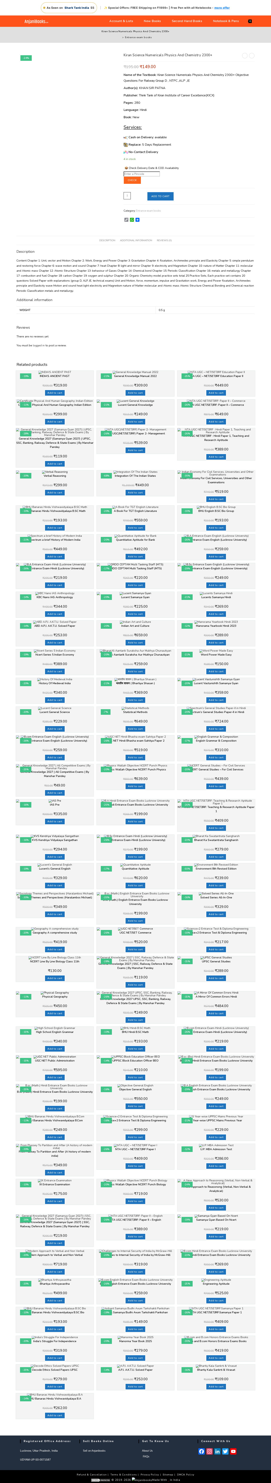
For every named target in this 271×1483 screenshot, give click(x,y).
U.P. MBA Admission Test (216, 1149)
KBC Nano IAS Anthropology (55, 597)
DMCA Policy (185, 1474)
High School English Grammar (55, 1032)
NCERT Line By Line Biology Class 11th (54, 961)
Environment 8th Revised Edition (216, 869)
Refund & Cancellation (92, 1474)
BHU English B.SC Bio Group (216, 511)
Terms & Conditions (124, 1474)
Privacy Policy (150, 1474)
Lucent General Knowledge (135, 405)
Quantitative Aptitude (135, 869)
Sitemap (168, 1474)
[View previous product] (245, 55)
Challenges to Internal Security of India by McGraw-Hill (135, 1255)
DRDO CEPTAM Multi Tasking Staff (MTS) (135, 568)
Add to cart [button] (54, 392)
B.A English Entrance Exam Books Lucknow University (216, 1089)
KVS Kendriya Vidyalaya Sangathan (55, 840)
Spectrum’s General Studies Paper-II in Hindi (216, 712)
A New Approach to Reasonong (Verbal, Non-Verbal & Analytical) (216, 1189)
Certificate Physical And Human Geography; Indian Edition (54, 405)
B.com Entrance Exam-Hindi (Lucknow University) (216, 1032)
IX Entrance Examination (54, 1184)
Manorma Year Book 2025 (135, 1341)
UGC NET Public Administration (55, 1061)
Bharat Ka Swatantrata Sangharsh (216, 840)
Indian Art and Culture (135, 626)
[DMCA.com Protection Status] (101, 1480)
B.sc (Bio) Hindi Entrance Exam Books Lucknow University (216, 1061)
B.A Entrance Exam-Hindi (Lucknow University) (54, 568)
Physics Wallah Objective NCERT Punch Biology (135, 1184)
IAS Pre (55, 805)
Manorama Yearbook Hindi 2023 (216, 626)
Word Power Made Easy (216, 655)
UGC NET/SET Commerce (135, 933)
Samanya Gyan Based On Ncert (216, 1220)
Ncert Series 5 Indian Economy (55, 655)
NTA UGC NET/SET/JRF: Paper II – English (135, 1220)
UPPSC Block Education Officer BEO (135, 1061)
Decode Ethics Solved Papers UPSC (55, 1370)
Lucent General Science (55, 712)
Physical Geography (54, 997)
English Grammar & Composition (216, 741)
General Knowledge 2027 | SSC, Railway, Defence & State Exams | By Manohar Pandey (135, 966)
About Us (147, 1450)
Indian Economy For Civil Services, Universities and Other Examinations (216, 480)
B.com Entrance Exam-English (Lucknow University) (54, 741)
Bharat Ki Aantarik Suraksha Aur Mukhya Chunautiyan (135, 655)
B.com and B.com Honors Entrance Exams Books (216, 1341)
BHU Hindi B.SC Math (135, 1032)
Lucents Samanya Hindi (216, 597)
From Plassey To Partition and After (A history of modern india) (55, 1154)
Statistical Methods (135, 712)
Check (132, 180)
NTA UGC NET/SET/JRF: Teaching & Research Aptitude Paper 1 (216, 809)
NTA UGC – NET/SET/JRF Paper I (135, 1149)
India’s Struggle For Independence (54, 1341)
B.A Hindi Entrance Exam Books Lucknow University (135, 805)
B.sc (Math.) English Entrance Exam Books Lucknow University (135, 902)
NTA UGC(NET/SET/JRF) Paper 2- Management (135, 433)
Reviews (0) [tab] (164, 240)
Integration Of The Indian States (135, 476)
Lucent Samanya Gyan (135, 597)
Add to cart (160, 196)
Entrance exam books (138, 37)
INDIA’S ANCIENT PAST (55, 376)
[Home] (120, 37)
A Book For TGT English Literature (135, 511)
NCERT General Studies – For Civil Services (216, 769)
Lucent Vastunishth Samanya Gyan (216, 683)
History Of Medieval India (55, 683)
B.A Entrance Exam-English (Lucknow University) (216, 540)
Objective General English (135, 1089)
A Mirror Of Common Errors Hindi (216, 997)
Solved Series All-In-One (216, 897)
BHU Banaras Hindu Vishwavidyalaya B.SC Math (55, 511)
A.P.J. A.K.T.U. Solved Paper (135, 1370)
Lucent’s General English (54, 869)
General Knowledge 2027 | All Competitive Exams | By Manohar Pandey (54, 774)
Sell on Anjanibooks (94, 1450)
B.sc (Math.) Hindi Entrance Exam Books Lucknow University (55, 1092)
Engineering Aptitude (216, 1284)
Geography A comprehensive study (55, 933)
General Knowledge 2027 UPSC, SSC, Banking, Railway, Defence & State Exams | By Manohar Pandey (135, 1001)
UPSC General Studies (216, 961)
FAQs (145, 1456)
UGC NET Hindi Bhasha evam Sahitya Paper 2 (135, 741)
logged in (39, 345)
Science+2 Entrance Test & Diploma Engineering (216, 933)
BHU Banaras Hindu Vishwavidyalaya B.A (55, 1399)
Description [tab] (107, 240)
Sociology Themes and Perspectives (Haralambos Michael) (54, 897)
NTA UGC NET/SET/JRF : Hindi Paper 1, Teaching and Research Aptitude (216, 438)
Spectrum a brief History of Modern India (54, 540)
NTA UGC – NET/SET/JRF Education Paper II (216, 376)
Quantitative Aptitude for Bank (135, 540)
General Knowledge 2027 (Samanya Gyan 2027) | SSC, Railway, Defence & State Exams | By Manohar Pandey (55, 1224)
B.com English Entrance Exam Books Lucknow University (135, 1284)
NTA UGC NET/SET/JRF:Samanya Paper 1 (216, 1312)
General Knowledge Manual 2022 (135, 376)
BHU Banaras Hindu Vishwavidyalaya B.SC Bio (54, 1312)
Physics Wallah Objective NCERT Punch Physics (135, 769)
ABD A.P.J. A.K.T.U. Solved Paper (54, 626)
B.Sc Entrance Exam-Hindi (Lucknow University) (135, 840)
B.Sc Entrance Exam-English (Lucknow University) (216, 568)
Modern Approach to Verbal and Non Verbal (55, 1255)
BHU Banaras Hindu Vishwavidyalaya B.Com (55, 1120)
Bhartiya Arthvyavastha (55, 1284)
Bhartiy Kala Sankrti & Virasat (216, 1370)
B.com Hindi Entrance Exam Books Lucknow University (216, 1255)
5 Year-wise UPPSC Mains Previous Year (216, 1120)
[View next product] (252, 55)
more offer (222, 7)
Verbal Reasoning (55, 476)
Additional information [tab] (136, 240)
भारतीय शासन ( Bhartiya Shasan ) (135, 683)
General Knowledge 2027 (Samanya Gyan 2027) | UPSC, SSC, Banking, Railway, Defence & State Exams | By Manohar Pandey (54, 443)
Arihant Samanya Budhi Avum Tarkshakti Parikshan (135, 1312)
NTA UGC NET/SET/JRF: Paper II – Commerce (216, 405)
